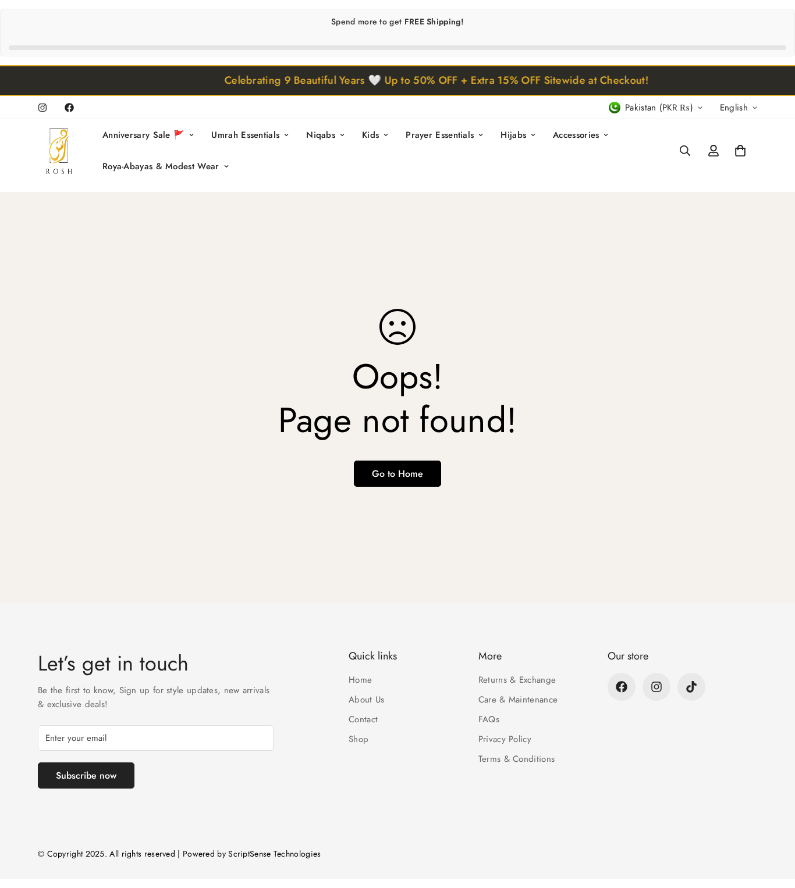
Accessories (576, 135)
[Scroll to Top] (772, 824)
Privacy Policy (504, 739)
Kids (370, 135)
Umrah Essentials (245, 135)
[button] (740, 150)
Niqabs (320, 135)
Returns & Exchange (517, 679)
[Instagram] (42, 107)
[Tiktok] (691, 687)
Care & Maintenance (518, 699)
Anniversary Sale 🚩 (143, 135)
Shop (358, 739)
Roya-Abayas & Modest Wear (160, 166)
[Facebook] (69, 107)
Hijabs (513, 135)
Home (360, 679)
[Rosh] (61, 151)
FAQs (488, 719)
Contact (363, 719)
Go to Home (397, 473)
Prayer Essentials (440, 135)
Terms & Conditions (516, 759)
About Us (366, 699)
